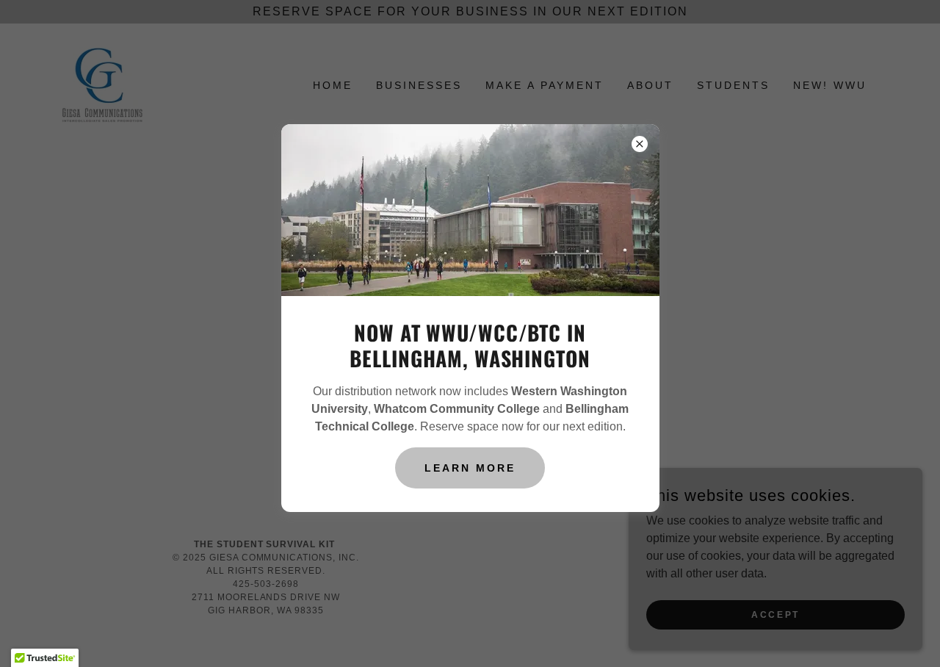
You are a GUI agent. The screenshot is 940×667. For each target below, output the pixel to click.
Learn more (470, 468)
